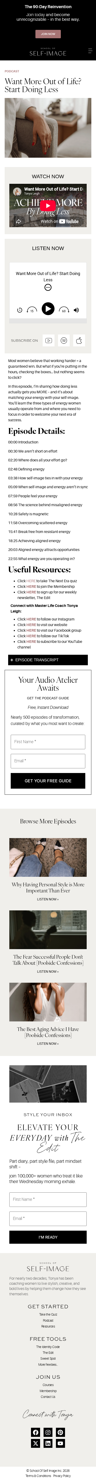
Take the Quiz (48, 1314)
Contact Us (48, 1397)
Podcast (48, 1320)
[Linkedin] (48, 1443)
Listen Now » (48, 899)
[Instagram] (48, 1432)
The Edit (48, 1353)
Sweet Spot (48, 1358)
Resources (48, 1326)
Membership (48, 1391)
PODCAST (12, 71)
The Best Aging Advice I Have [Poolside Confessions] (48, 1032)
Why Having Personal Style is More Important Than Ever (48, 887)
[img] (48, 287)
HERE (31, 581)
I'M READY (48, 1237)
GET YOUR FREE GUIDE (48, 780)
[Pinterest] (60, 1432)
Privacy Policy (62, 1476)
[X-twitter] (35, 1443)
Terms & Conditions (38, 1476)
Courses (48, 1385)
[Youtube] (60, 1443)
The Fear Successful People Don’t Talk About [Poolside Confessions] (48, 959)
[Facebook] (35, 1432)
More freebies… (48, 1364)
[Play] (49, 309)
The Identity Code (48, 1347)
